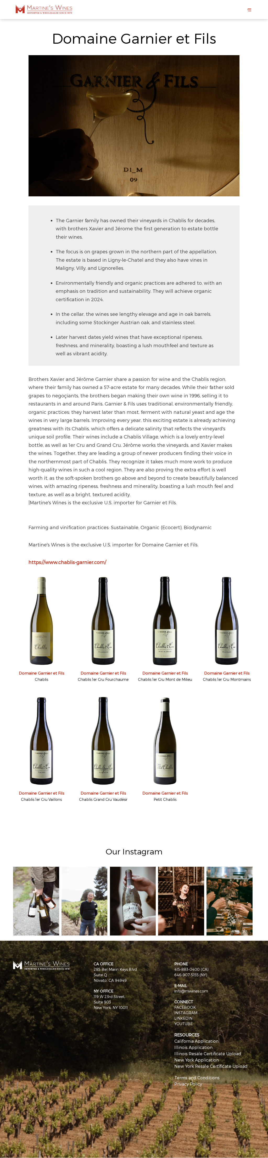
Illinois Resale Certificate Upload (207, 1053)
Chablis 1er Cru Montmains (227, 679)
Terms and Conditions (197, 1077)
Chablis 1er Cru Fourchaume (103, 679)
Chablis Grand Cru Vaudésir (103, 799)
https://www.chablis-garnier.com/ (67, 562)
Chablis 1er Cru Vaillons (41, 799)
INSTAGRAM (185, 1013)
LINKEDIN (183, 1018)
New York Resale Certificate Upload (211, 1066)
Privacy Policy (188, 1083)
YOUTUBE (183, 1024)
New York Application (196, 1059)
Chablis (41, 679)
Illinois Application (193, 1047)
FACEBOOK (185, 1007)
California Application (196, 1041)
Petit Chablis (165, 799)
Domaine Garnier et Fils (41, 673)
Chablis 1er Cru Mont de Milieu (165, 679)
